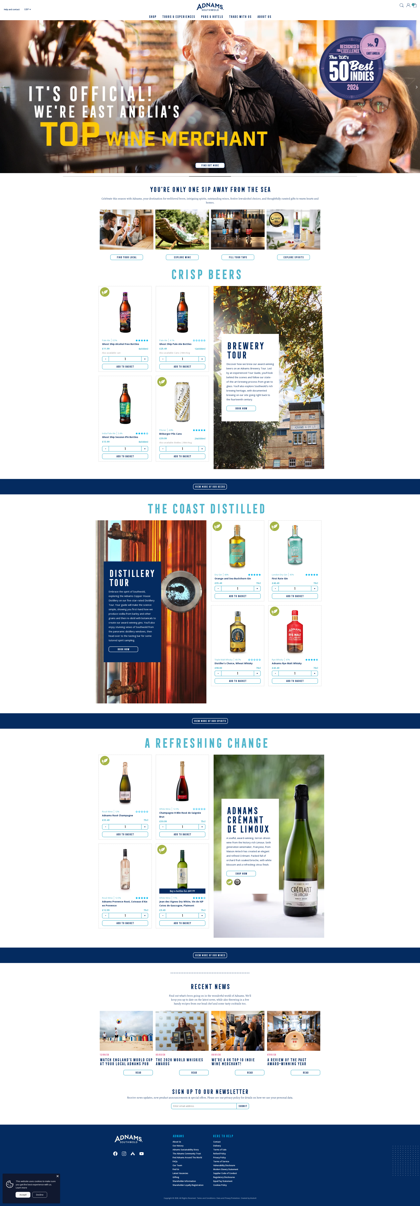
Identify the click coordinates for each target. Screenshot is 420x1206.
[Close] (57, 1176)
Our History (178, 1145)
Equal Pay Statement (222, 1181)
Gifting (176, 1177)
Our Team (177, 1165)
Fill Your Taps (238, 257)
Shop (152, 17)
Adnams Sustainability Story (186, 1149)
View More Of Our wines (210, 955)
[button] (142, 340)
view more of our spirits (210, 720)
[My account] (408, 5)
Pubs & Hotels (212, 17)
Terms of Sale (219, 1149)
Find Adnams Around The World (187, 1157)
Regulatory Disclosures (224, 1177)
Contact (217, 1141)
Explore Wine (182, 257)
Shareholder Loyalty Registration (188, 1185)
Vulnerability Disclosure (224, 1165)
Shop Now (241, 873)
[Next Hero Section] (84, 176)
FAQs (175, 1161)
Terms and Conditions (206, 1198)
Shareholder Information (184, 1181)
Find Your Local (126, 257)
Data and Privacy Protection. (228, 1198)
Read (138, 1072)
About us (264, 17)
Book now (123, 649)
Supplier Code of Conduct (225, 1173)
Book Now (241, 408)
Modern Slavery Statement (225, 1169)
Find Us (176, 1169)
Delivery (217, 1145)
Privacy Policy (219, 1157)
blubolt (253, 1198)
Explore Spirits (293, 257)
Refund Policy (219, 1153)
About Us (177, 1141)
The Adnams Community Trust (187, 1153)
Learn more (21, 1187)
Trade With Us (240, 17)
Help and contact (12, 9)
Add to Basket (125, 366)
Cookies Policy (220, 1185)
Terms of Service (221, 1161)
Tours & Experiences (178, 17)
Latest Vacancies (180, 1173)
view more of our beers (210, 486)
